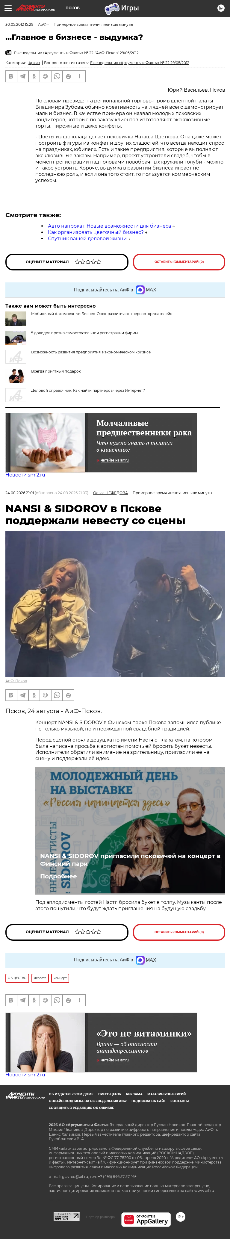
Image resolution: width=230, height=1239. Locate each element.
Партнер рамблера (100, 1217)
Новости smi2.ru (25, 475)
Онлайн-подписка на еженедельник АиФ (88, 1101)
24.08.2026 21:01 (19, 493)
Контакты (179, 1101)
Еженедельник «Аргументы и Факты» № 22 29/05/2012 (139, 62)
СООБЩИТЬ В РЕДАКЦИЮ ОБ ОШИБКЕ (81, 1108)
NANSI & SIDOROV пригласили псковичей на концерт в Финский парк (130, 859)
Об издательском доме (71, 1094)
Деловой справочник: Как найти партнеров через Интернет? (88, 390)
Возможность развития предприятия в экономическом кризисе (91, 352)
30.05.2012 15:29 (19, 24)
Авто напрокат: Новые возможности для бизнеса (109, 226)
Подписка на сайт (148, 1101)
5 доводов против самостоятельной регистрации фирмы (84, 333)
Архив (34, 62)
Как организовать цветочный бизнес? (96, 232)
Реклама (134, 1094)
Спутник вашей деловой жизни (87, 238)
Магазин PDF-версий (166, 1094)
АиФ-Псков (16, 681)
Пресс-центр (109, 1094)
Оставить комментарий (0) (179, 262)
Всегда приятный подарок (56, 371)
